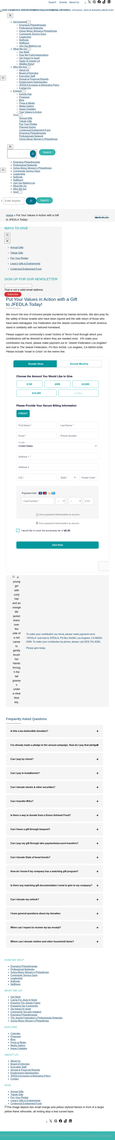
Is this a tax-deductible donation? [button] (29, 731)
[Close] (1, 201)
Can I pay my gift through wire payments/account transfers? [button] (44, 843)
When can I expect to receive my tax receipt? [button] (35, 927)
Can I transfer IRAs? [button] (21, 801)
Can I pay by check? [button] (22, 759)
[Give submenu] (20, 115)
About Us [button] (74, 2)
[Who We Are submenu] (29, 67)
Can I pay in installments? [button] (25, 773)
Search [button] (52, 2)
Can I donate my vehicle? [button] (24, 899)
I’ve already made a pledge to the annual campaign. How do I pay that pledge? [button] (54, 745)
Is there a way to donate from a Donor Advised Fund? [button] (40, 815)
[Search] (33, 153)
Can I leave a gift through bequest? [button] (30, 829)
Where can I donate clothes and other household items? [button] (42, 941)
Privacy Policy (89, 1135)
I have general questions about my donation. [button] (35, 913)
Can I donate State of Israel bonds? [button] (30, 857)
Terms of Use (105, 1135)
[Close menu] (10, 15)
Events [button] (63, 2)
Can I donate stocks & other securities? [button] (32, 787)
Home (9, 215)
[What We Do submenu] (29, 49)
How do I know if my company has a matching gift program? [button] (44, 871)
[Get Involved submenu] (29, 22)
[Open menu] (3, 78)
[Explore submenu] (23, 91)
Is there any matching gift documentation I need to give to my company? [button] (51, 885)
